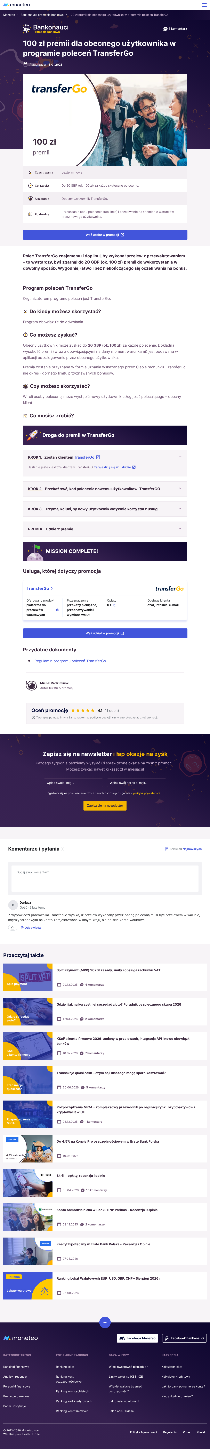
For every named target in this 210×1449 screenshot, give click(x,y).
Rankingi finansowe (16, 1366)
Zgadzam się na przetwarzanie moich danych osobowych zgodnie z (104, 793)
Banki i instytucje (14, 1406)
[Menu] (204, 4)
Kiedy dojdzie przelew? (177, 1396)
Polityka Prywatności (143, 1432)
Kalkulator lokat (172, 1366)
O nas (186, 1432)
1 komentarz (178, 29)
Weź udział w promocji (102, 235)
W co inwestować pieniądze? (128, 1366)
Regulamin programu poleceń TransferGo (70, 661)
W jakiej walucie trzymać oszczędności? (125, 1389)
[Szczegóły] (57, 610)
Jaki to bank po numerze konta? (183, 1386)
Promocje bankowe (16, 1396)
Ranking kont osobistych (72, 1391)
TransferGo (84, 457)
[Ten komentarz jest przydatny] (12, 928)
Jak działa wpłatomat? (124, 1401)
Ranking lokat (65, 1366)
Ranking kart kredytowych (73, 1401)
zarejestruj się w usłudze (112, 467)
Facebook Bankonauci (187, 1338)
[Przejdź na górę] (105, 1322)
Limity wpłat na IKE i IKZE (126, 1376)
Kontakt (202, 1432)
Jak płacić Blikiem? (121, 1411)
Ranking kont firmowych (72, 1411)
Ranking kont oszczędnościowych (69, 1379)
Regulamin (170, 1432)
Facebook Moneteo (141, 1338)
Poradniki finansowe (16, 1386)
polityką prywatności (146, 793)
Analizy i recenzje (15, 1376)
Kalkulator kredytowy (176, 1376)
